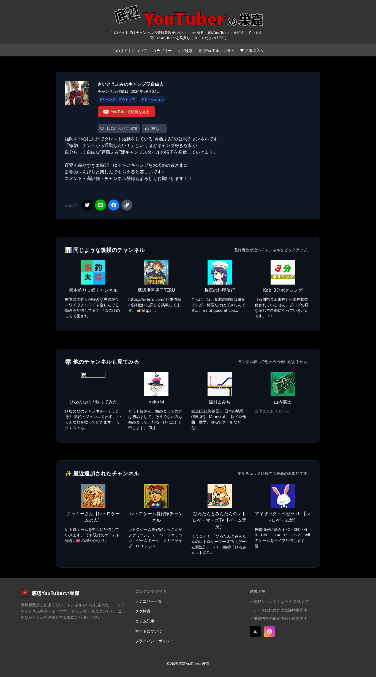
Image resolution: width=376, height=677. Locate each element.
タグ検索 (185, 50)
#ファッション (153, 99)
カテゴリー (162, 50)
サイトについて (148, 631)
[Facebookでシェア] (113, 205)
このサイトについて (129, 50)
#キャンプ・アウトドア (117, 99)
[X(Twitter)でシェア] (87, 205)
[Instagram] (269, 631)
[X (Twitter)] (255, 631)
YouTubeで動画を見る (130, 111)
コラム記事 (144, 621)
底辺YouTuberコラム (216, 50)
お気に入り (254, 50)
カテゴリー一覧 (148, 601)
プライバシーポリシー (154, 640)
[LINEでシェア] (100, 205)
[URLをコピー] (126, 205)
